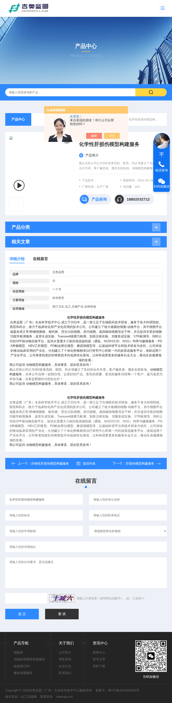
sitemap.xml (64, 696)
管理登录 (46, 696)
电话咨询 (161, 170)
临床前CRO (22, 666)
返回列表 (89, 463)
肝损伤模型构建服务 (140, 463)
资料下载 (99, 666)
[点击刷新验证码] (61, 598)
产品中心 (18, 119)
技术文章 (99, 659)
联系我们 (65, 673)
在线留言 (40, 259)
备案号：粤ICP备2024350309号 (117, 690)
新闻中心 (99, 652)
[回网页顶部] (161, 155)
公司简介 (65, 652)
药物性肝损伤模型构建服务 (50, 463)
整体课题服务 (23, 673)
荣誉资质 (65, 659)
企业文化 (65, 666)
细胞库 (18, 652)
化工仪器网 (29, 696)
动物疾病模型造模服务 (29, 659)
